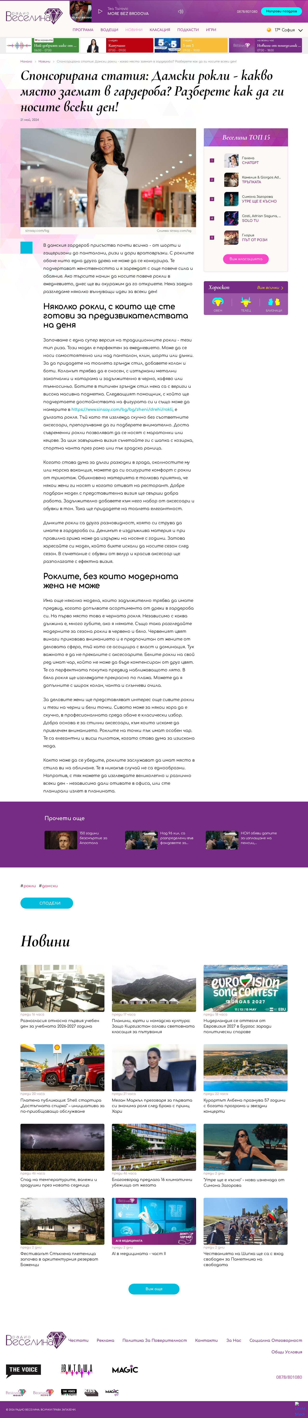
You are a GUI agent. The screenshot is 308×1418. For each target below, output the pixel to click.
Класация (160, 30)
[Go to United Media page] (300, 1409)
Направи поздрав (281, 11)
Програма (83, 30)
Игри (211, 30)
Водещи (109, 30)
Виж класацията (246, 259)
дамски (50, 886)
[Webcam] (196, 11)
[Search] (223, 29)
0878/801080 (247, 11)
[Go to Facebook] (236, 30)
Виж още (154, 1289)
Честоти (78, 1340)
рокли (30, 886)
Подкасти (188, 30)
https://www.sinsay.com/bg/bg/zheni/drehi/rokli (122, 409)
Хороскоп (244, 287)
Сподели (49, 903)
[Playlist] (213, 11)
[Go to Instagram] (247, 30)
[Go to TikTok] (258, 30)
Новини (133, 30)
